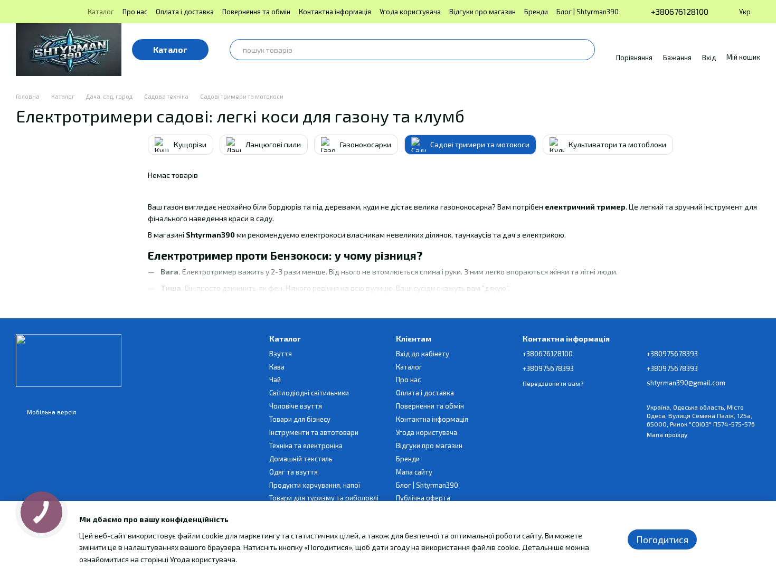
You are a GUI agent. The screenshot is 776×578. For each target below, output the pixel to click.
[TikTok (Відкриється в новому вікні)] (33, 11)
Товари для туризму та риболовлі (323, 498)
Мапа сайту (414, 472)
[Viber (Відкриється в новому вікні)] (71, 11)
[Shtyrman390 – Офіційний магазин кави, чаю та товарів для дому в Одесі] (68, 359)
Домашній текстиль (301, 458)
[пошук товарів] (584, 49)
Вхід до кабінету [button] (422, 353)
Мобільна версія (51, 411)
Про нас (134, 11)
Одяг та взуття (293, 472)
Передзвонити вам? (553, 383)
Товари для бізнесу (299, 419)
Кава (277, 367)
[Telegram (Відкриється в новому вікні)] (58, 11)
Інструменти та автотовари (313, 432)
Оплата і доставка (185, 11)
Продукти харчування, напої (314, 485)
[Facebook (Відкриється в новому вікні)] (45, 11)
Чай (275, 379)
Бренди (536, 11)
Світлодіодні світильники (309, 393)
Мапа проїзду (667, 434)
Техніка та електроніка (306, 445)
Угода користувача (410, 11)
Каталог (101, 11)
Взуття (280, 353)
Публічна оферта (423, 498)
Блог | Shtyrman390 (587, 11)
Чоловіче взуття (295, 406)
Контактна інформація (335, 11)
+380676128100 (679, 11)
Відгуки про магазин (482, 11)
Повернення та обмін (256, 11)
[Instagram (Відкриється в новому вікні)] (20, 11)
